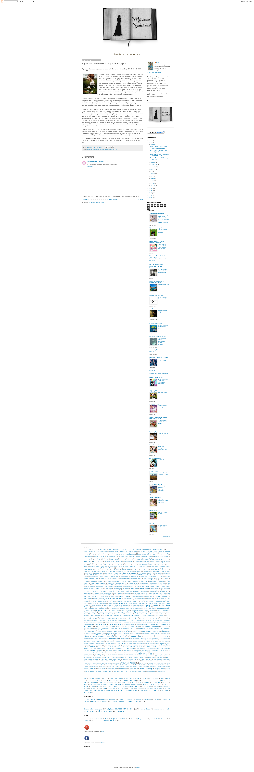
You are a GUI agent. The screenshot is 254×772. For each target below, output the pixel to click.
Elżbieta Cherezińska (136, 578)
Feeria (167, 680)
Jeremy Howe (145, 593)
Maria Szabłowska (113, 630)
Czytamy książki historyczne (93, 709)
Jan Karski (86, 591)
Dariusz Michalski (90, 574)
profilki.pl (103, 731)
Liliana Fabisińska (112, 618)
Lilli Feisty (122, 618)
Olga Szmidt (140, 646)
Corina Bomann (88, 573)
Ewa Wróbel (93, 581)
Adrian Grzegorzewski (113, 549)
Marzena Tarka (145, 633)
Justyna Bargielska (160, 601)
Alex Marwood (87, 558)
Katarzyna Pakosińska (150, 610)
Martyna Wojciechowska (99, 633)
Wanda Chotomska (120, 666)
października (154, 164)
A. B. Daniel (86, 549)
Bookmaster (87, 718)
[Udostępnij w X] (110, 147)
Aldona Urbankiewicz (154, 554)
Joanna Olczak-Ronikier (98, 598)
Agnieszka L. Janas (106, 553)
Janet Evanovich (111, 591)
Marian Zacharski (133, 630)
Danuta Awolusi (117, 573)
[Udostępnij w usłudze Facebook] (112, 147)
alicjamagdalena (154, 391)
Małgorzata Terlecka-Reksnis (90, 638)
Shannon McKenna (95, 660)
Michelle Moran (119, 641)
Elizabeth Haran (94, 578)
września (153, 167)
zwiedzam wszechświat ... (156, 309)
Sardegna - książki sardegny (157, 336)
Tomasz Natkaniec (110, 664)
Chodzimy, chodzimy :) (163, 284)
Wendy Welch (153, 666)
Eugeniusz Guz (113, 579)
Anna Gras (166, 559)
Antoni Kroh (100, 564)
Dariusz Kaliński (157, 573)
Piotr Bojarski (137, 650)
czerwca (153, 173)
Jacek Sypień (96, 589)
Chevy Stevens (112, 571)
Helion (100, 682)
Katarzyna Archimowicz (114, 607)
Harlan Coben (110, 584)
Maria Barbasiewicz (165, 628)
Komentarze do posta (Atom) (96, 202)
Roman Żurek (124, 657)
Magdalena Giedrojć (149, 622)
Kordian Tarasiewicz (150, 613)
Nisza (138, 684)
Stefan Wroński (145, 660)
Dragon (152, 680)
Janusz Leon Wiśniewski (132, 591)
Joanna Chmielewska (141, 595)
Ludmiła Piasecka (122, 620)
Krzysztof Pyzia (113, 617)
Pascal (86, 686)
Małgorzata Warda (114, 638)
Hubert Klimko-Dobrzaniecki (151, 584)
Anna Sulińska (136, 563)
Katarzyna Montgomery (137, 610)
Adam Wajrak (103, 549)
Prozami (99, 686)
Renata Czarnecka (88, 655)
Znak (154, 690)
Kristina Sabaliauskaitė (94, 615)
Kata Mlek (104, 607)
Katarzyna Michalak (102, 610)
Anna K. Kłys (119, 561)
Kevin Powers (119, 613)
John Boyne (148, 599)
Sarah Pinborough (157, 659)
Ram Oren (105, 654)
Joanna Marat (87, 598)
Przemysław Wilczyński (155, 651)
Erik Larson (96, 579)
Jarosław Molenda (164, 591)
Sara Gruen (125, 659)
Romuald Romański (133, 657)
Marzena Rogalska (135, 633)
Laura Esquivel (134, 617)
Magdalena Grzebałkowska (162, 622)
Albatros (105, 678)
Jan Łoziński (101, 591)
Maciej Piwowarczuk (90, 622)
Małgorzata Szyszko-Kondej (162, 636)
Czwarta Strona (129, 681)
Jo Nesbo (131, 594)
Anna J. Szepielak (98, 561)
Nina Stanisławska (109, 646)
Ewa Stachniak (162, 579)
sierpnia (153, 169)
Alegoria (111, 678)
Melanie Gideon (144, 638)
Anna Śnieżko (162, 563)
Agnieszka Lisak (141, 553)
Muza (85, 684)
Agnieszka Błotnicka (113, 551)
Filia (85, 682)
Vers (100, 688)
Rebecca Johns (123, 654)
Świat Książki (87, 692)
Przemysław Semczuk (142, 651)
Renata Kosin (99, 656)
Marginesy (146, 682)
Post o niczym (152, 353)
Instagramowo (161, 459)
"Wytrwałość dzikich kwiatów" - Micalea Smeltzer (162, 422)
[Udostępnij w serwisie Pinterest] (113, 147)
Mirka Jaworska (165, 641)
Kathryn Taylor (102, 613)
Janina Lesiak (120, 591)
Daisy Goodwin (108, 573)
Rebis (131, 686)
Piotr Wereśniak (110, 651)
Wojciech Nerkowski (123, 669)
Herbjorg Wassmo (130, 584)
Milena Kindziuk (138, 641)
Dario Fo (150, 573)
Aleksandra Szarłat (123, 556)
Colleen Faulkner (155, 571)
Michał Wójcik (100, 641)
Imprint (105, 682)
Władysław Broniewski (165, 669)
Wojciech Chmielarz (146, 668)
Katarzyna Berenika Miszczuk (130, 607)
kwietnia (153, 178)
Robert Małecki (160, 656)
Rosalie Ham (151, 657)
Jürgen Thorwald (102, 603)
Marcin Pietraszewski (124, 628)
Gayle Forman (143, 581)
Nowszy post (86, 199)
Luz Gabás (130, 620)
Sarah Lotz (148, 659)
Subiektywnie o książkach (156, 213)
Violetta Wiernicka (94, 666)
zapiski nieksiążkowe (97, 720)
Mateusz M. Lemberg (155, 633)
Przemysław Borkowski (130, 651)
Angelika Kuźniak (114, 559)
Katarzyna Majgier (90, 610)
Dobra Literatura (145, 680)
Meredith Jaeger (165, 638)
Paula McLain (110, 648)
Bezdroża (145, 678)
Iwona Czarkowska (150, 586)
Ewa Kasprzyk (146, 579)
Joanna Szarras (116, 599)
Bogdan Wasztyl (165, 568)
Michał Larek (162, 640)
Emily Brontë (165, 578)
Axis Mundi (125, 678)
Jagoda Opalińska (145, 589)
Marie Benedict (141, 630)
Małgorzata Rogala (112, 636)
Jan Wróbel (93, 591)
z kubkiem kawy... (154, 510)
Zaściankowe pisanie (155, 458)
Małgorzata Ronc (124, 636)
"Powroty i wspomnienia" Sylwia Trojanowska (163, 501)
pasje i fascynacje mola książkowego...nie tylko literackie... (156, 266)
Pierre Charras (109, 650)
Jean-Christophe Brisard (106, 593)
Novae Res (145, 684)
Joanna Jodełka (124, 596)
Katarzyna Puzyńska (90, 612)
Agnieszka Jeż (142, 551)
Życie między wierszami (156, 432)
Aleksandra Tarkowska (135, 556)
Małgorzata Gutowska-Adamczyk (105, 635)
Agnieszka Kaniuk (92, 161)
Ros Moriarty (143, 657)
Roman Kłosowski (106, 657)
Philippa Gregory (96, 650)
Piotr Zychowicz (119, 651)
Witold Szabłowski (123, 668)
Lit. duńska (120, 699)
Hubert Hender (139, 584)
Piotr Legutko (155, 650)
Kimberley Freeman (128, 613)
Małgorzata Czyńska (88, 635)
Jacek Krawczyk (87, 589)
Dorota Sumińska (124, 576)
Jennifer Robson (136, 593)
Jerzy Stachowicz (94, 594)
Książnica (134, 682)
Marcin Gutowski (165, 626)
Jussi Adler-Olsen (144, 601)
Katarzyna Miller (115, 610)
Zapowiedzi (87, 720)
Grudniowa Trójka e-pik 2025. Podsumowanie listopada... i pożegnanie (163, 341)
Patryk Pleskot (101, 648)
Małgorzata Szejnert (135, 636)
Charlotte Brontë (95, 571)
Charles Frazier (165, 569)
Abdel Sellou (95, 549)
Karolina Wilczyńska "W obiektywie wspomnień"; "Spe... (159, 154)
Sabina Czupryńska (106, 659)
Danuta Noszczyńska (129, 573)
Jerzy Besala (163, 593)
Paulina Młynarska (129, 648)
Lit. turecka (121, 701)
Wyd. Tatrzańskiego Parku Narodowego (153, 688)
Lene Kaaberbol (144, 617)
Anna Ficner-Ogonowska (156, 559)
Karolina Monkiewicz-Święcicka (121, 605)
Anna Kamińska (128, 561)
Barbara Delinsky (161, 564)
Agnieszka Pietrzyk (163, 553)
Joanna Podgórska (128, 598)
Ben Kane (138, 568)
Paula (157, 62)
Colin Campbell (146, 571)
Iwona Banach (140, 586)
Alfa (116, 678)
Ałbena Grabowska (143, 564)
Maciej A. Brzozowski (157, 620)
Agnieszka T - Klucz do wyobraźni (158, 357)
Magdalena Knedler (101, 624)
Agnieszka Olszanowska (93, 149)
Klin (124, 682)
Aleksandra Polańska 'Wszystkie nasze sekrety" (163, 327)
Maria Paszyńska (102, 630)
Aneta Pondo (97, 559)
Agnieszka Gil (123, 551)
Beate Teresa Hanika (129, 568)
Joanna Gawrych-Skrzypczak (91, 596)
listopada (153, 162)
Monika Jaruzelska (121, 643)
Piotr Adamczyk (127, 650)
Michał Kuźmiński (153, 640)
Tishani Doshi (101, 664)
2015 (150, 193)
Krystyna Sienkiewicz (159, 615)
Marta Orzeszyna (146, 631)
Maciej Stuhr (100, 622)
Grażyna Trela (111, 583)
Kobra (128, 682)
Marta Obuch (136, 631)
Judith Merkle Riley (102, 601)
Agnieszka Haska (133, 551)
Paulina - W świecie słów (156, 377)
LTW (141, 682)
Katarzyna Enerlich (113, 608)
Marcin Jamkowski (88, 628)
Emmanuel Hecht (88, 579)
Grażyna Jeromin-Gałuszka (98, 583)
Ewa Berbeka (138, 579)
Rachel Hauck (165, 651)
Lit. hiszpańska (147, 699)
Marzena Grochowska (124, 633)
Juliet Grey (135, 601)
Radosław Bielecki (88, 654)
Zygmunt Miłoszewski (118, 671)
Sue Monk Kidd (87, 663)
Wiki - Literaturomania (155, 484)
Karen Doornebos (143, 603)
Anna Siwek (128, 563)
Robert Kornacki (150, 655)
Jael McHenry (126, 589)
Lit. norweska (105, 701)
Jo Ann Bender (117, 594)
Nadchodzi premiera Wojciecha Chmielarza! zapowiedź (163, 231)
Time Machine (93, 688)
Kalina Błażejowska (112, 603)
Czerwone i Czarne (114, 681)
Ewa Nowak (154, 579)
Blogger (138, 767)
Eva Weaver (121, 579)
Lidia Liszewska (101, 618)
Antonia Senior (108, 564)
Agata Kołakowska (136, 549)
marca (152, 181)
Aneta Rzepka (105, 559)
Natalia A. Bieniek (144, 645)
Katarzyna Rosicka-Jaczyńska (106, 612)
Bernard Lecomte (147, 568)
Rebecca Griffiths (114, 654)
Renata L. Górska (110, 655)
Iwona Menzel (108, 588)
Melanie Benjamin (135, 638)
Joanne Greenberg (139, 599)
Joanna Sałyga (150, 598)
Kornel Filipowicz (161, 613)
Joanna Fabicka (165, 594)
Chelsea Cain (104, 571)
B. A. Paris (152, 564)
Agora (85, 678)
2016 (150, 190)
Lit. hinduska (138, 699)
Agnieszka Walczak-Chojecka (127, 554)
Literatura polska (104, 149)
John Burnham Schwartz (159, 599)
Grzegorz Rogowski (132, 583)
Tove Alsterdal (129, 664)
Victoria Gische (161, 664)
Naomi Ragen (135, 645)
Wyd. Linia (130, 688)
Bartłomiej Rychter (154, 566)
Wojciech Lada (103, 669)
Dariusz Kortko (166, 573)
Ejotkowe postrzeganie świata (157, 228)
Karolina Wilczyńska (151, 605)
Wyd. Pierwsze (138, 688)
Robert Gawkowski (130, 655)
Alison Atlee (122, 558)
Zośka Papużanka (107, 671)
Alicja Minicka (106, 558)
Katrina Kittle (111, 613)
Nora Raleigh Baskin (120, 646)
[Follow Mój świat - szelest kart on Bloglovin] (156, 133)
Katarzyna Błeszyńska (158, 607)
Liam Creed (93, 618)
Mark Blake (109, 631)
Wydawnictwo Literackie (114, 690)
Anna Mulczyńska (118, 563)
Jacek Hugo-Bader (164, 588)
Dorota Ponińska (114, 576)
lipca (152, 171)
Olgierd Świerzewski (148, 646)
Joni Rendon (93, 601)
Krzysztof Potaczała (103, 617)
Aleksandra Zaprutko (147, 556)
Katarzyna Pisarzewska (162, 610)
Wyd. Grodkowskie (121, 688)
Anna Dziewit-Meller (143, 559)
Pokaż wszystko (166, 536)
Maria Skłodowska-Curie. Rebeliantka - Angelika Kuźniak (162, 271)
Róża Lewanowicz (93, 659)
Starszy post (139, 199)
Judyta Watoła (111, 601)
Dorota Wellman (134, 576)
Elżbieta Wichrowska (148, 578)
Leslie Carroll (163, 617)
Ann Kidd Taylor (124, 559)
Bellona (137, 678)
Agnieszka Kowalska (152, 551)
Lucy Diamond (95, 620)
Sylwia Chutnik (96, 663)
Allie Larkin (129, 558)
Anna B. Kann (133, 559)
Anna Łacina (154, 563)
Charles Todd (87, 571)
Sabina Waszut (116, 659)
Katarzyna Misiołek (125, 610)
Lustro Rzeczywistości (155, 445)
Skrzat (149, 686)
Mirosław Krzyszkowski (89, 643)
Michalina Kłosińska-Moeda (131, 640)
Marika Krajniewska (151, 630)
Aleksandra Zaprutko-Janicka (161, 556)
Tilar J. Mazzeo (92, 664)
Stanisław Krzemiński (135, 660)
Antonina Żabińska (118, 564)
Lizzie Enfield (87, 620)
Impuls (110, 682)
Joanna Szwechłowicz (127, 599)
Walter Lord (111, 666)
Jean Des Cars (95, 593)
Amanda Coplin (147, 558)
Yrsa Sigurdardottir (89, 671)
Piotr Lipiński (163, 650)
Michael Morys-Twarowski (98, 640)
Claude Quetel (129, 571)
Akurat (99, 678)
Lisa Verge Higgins (164, 618)
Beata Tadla (119, 568)
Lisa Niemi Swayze (144, 618)
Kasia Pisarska (96, 607)
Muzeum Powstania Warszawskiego (99, 684)
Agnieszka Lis (132, 553)
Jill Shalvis (109, 594)
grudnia (153, 144)
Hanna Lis (94, 584)
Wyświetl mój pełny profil (154, 72)
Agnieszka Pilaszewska (89, 554)
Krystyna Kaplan (126, 615)
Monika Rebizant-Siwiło (96, 645)
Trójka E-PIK (121, 711)
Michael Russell (109, 640)
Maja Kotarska (100, 626)
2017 (150, 188)
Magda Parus (118, 622)
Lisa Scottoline (154, 618)
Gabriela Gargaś (125, 581)
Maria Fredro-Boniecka (91, 630)
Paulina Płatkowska (140, 648)
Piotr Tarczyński (101, 651)
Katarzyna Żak (153, 612)
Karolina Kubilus (108, 605)
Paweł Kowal (149, 648)
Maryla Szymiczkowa (112, 633)
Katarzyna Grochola (124, 608)
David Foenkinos (118, 574)
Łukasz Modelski (141, 671)
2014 (150, 195)
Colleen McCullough (165, 571)
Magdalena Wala (153, 624)
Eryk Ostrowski (104, 579)
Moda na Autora (158, 709)
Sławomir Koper (128, 663)
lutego (152, 183)
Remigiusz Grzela (132, 654)
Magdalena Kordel (116, 624)
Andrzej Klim (167, 558)
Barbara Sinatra (113, 566)
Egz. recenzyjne (118, 719)
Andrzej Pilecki (89, 559)
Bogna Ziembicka (88, 569)
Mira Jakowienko (156, 641)
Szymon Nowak (115, 663)
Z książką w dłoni (154, 524)
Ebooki (106, 719)
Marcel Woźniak (135, 626)
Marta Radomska (166, 631)
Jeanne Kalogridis (118, 593)
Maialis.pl (152, 370)
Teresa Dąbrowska (152, 663)
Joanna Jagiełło (114, 596)
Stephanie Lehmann (156, 660)
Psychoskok (125, 686)
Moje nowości (142, 719)
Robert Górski (140, 655)
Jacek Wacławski (105, 589)
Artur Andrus (127, 564)
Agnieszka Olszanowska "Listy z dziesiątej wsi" (159, 151)
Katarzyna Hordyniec (136, 608)
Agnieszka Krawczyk (95, 553)
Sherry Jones (125, 660)
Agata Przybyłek (158, 549)
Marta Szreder (89, 633)
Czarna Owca (96, 681)
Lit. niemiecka (95, 701)
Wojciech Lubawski (113, 669)
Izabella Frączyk (144, 588)
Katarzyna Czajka (93, 608)
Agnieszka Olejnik (152, 553)
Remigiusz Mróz (145, 654)
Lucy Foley (102, 620)
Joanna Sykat (94, 599)
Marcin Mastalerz (105, 628)
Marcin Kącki (97, 628)
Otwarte (159, 684)
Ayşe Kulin (134, 564)
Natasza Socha (165, 645)
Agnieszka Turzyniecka (101, 554)
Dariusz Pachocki (100, 574)
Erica (162, 680)
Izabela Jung (126, 588)
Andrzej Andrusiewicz (157, 558)
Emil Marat (157, 578)
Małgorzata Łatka (125, 638)
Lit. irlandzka (156, 699)
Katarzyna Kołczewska (149, 608)
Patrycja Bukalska (159, 646)
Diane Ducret (150, 574)
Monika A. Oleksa (110, 643)
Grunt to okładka (144, 709)
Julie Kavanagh (127, 601)
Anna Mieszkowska (98, 563)
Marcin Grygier (155, 626)
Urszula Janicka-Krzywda (150, 664)
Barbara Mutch (104, 566)
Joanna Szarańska (105, 600)
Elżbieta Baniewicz (124, 578)
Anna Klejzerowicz (155, 561)
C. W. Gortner (115, 569)
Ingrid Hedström (118, 586)
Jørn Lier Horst (93, 603)
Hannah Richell (102, 584)
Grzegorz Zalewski (143, 583)
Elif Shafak (161, 576)
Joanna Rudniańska (140, 598)
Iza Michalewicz (117, 588)
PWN (165, 684)
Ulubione (163, 719)
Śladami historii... (109, 720)
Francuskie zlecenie (162, 392)
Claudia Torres (137, 571)
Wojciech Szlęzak (144, 669)
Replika (137, 686)
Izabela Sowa (134, 588)
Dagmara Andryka (98, 573)
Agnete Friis (92, 551)
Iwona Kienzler (99, 588)
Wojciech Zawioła (154, 669)
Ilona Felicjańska (99, 586)
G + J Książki (93, 682)
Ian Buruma (162, 584)
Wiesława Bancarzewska (90, 668)
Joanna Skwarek (160, 598)
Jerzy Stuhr (102, 594)
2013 (150, 197)
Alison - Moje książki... (155, 497)
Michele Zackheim (110, 641)
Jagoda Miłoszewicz (135, 589)
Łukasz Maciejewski (131, 671)
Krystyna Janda (117, 615)
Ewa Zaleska (101, 581)
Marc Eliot (127, 626)
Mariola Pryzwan (161, 630)
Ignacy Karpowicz (89, 586)
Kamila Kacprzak (133, 603)
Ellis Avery (115, 578)
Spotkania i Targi (155, 718)
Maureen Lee (165, 633)
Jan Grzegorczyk (156, 589)
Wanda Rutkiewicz (143, 666)
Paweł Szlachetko (165, 648)
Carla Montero (135, 569)
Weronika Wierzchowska (163, 666)
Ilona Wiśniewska (109, 586)
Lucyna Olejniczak (111, 620)
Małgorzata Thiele (103, 638)
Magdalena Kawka (88, 624)
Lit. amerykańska (89, 699)
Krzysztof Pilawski (93, 617)
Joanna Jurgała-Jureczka (137, 596)
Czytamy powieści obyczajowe (120, 709)
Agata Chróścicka (126, 549)
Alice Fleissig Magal (96, 558)
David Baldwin (109, 574)
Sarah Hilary (133, 659)
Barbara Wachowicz (123, 566)
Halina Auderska (153, 583)
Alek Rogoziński (165, 554)
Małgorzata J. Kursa (132, 635)
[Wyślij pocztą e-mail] (106, 147)
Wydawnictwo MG (131, 690)
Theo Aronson (161, 663)
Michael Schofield (119, 640)
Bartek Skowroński (144, 566)
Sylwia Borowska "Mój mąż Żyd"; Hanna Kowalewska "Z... (159, 147)
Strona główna (113, 199)
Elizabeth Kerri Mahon (106, 578)
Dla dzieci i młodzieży (97, 718)
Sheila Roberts (115, 660)
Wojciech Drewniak (159, 668)
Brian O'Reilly (107, 569)
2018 (150, 142)
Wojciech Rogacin (134, 669)
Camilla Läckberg (126, 569)
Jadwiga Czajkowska (115, 589)
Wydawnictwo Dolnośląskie (97, 690)
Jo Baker (125, 594)
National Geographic (130, 684)
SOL (144, 686)
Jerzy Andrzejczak (154, 593)
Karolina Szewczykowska (137, 605)
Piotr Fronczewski (146, 650)
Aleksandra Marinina (111, 556)
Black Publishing (153, 678)
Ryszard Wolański (160, 657)
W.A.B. (104, 688)
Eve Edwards (129, 579)
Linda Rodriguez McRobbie (132, 618)
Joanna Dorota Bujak (154, 594)
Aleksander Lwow (88, 556)
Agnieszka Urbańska (113, 554)
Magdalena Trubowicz (142, 624)
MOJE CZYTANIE (154, 404)
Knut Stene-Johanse (139, 613)
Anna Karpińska (138, 561)
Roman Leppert (115, 657)
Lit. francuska (128, 699)
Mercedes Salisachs (154, 638)
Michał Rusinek (91, 641)
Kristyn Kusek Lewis (107, 615)
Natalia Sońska (154, 645)
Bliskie (162, 678)
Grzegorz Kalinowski (121, 583)
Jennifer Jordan (127, 593)
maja (152, 176)
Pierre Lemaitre (117, 650)
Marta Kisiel (127, 631)
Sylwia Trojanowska (106, 663)
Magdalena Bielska (137, 622)
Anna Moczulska (108, 563)
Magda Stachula (127, 622)
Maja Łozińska (110, 626)
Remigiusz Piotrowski (162, 654)
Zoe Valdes (98, 671)
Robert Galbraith (120, 655)
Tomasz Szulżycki (120, 664)
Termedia (86, 688)
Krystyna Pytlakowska (148, 615)
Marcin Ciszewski (145, 626)
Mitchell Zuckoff (100, 643)
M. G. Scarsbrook (147, 620)
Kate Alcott (161, 612)
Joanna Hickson (104, 596)
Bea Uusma (162, 566)
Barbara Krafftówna (94, 566)
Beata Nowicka (95, 568)
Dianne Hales (158, 574)
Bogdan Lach (156, 568)
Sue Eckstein (166, 660)
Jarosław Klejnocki (153, 591)
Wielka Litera (112, 688)
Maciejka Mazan (109, 622)
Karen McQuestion (153, 603)
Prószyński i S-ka (112, 149)
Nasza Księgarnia (115, 684)
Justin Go (152, 601)
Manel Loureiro (119, 626)
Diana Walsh (127, 574)
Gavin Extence (134, 581)
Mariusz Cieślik (92, 631)
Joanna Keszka (148, 596)
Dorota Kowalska (104, 576)
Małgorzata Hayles (120, 635)
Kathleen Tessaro (93, 613)
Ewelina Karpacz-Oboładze (112, 581)
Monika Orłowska (160, 643)
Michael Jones (87, 640)
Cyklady (89, 680)
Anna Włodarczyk (145, 563)
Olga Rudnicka (131, 646)
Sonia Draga (156, 686)
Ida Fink (168, 584)
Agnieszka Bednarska (102, 551)
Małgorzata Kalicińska (145, 635)
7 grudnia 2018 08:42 (103, 161)
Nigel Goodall (100, 646)
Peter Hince (86, 650)
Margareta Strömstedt (154, 628)
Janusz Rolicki (143, 591)
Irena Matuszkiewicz (129, 586)
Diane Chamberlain (137, 575)
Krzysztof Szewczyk (124, 617)
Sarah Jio (141, 659)
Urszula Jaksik (138, 664)
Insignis (115, 682)
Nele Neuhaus (91, 646)
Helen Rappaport (120, 584)
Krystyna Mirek (136, 615)
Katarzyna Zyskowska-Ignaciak (137, 612)
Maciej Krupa (167, 620)
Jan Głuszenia (165, 589)
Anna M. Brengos (88, 563)
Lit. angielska (102, 699)
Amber (120, 678)
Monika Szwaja (116, 645)
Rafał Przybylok (97, 654)
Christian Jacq (121, 571)
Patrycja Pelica (93, 648)
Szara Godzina (164, 686)
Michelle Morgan (129, 641)
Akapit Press (93, 678)
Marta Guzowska (118, 631)
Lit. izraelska (164, 699)
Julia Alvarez (119, 601)
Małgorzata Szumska (148, 636)
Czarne (104, 681)
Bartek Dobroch (133, 566)
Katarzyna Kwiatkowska (163, 608)
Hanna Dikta (162, 583)
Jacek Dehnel (154, 588)
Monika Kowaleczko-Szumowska (136, 643)
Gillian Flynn (161, 581)
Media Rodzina (156, 682)
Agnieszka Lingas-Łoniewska (120, 553)
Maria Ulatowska (123, 630)
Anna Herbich (87, 561)
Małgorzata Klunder (157, 635)
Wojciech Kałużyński (93, 669)
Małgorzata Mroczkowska (98, 636)
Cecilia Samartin (144, 569)
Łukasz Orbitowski (151, 671)
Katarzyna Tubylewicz (120, 612)
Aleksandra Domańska (99, 556)
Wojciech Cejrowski (133, 668)
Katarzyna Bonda (145, 607)
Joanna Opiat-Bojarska (113, 598)
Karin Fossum (162, 603)
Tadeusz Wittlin (142, 663)
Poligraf (93, 686)
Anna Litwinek (165, 561)
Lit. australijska (112, 699)
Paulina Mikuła (118, 648)
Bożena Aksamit (98, 569)
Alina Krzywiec (114, 558)
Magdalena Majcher (130, 624)
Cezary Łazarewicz (155, 569)
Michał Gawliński (143, 640)
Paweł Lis (156, 648)
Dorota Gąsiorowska (93, 576)
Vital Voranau (103, 666)
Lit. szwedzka (113, 701)
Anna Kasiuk (147, 561)
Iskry (120, 682)
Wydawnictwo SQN (145, 690)
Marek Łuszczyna (142, 628)
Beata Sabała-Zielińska (107, 568)
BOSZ (131, 678)
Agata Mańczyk (147, 549)
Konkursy (133, 718)
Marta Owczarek (156, 631)
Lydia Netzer (138, 620)
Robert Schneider (95, 657)
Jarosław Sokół (87, 593)
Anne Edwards (92, 564)
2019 (150, 140)
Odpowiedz (90, 166)
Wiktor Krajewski (102, 668)
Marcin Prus (133, 628)
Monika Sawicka (107, 645)
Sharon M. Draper (106, 660)
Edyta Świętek (152, 576)
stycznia (153, 185)
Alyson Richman (138, 558)
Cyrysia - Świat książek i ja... (157, 295)
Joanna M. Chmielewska (161, 596)
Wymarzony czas (154, 471)
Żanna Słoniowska (161, 671)
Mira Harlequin (147, 641)
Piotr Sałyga (92, 651)
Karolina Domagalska (96, 605)
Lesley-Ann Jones (154, 617)
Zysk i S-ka (165, 690)
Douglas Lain (143, 576)
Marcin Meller (114, 628)
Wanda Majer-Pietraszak (131, 666)
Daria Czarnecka (142, 573)
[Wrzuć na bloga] (108, 147)
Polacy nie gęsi (105, 711)
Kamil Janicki (122, 603)
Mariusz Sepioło (101, 631)
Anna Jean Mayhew (109, 561)
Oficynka (153, 684)
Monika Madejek (150, 643)
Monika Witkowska (126, 645)
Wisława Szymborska (112, 668)
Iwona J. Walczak (161, 586)
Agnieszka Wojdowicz (142, 554)
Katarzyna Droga (103, 608)
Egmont (157, 680)
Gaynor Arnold (152, 581)
